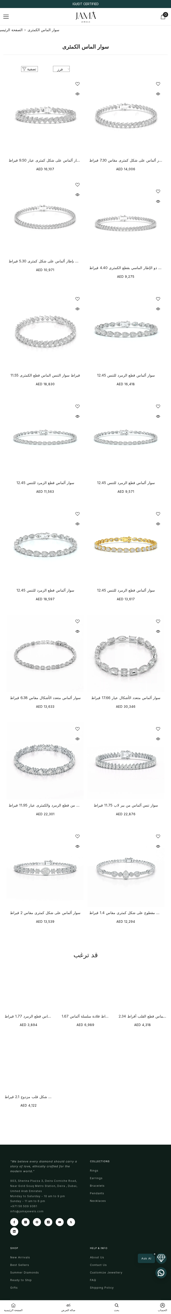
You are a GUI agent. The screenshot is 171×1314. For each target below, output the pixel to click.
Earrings (96, 1178)
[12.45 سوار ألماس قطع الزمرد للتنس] (125, 330)
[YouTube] (60, 1222)
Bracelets (97, 1185)
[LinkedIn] (14, 1231)
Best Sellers (19, 1265)
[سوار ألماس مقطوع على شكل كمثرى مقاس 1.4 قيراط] (125, 868)
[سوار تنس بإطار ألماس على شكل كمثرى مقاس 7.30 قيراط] (125, 115)
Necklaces (98, 1200)
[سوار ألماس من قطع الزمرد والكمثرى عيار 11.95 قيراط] (45, 760)
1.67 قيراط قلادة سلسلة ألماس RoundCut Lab (86, 1016)
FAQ (93, 1280)
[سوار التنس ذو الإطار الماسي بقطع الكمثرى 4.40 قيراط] (125, 223)
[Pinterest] (37, 1222)
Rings (94, 1170)
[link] (117, 1307)
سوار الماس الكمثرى (43, 30)
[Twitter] (71, 1222)
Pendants (97, 1193)
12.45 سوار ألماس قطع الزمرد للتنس (126, 375)
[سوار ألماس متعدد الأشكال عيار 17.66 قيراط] (125, 653)
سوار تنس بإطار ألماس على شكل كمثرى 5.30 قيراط (45, 261)
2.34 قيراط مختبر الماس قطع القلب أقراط (143, 1016)
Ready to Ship (21, 1280)
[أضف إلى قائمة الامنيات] (77, 84)
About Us (97, 1257)
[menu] (6, 16)
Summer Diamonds (24, 1272)
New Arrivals (20, 1257)
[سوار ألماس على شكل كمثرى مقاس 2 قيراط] (45, 868)
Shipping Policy (102, 1287)
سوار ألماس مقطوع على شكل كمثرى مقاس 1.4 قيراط (126, 912)
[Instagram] (26, 1222)
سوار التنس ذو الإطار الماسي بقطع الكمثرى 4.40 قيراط (126, 268)
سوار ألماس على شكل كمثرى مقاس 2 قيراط (45, 912)
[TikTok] (48, 1222)
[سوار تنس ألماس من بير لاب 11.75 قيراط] (125, 760)
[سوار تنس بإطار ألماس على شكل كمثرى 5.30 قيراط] (45, 216)
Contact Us (98, 1265)
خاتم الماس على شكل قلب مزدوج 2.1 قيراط (29, 1097)
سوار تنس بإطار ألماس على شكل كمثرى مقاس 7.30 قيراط (126, 160)
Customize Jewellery (106, 1272)
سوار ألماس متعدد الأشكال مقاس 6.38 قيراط (45, 698)
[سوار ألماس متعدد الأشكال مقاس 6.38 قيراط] (45, 653)
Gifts (14, 1287)
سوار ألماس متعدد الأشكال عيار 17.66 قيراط (125, 698)
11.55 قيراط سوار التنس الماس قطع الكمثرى (45, 375)
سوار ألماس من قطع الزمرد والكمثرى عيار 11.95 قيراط (45, 805)
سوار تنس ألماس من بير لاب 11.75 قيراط (126, 805)
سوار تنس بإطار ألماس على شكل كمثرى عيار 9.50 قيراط (45, 160)
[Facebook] (14, 1222)
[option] (85, 4)
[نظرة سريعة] (77, 94)
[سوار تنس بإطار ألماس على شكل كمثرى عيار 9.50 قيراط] (45, 115)
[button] (152, 1258)
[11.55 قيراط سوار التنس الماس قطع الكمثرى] (45, 330)
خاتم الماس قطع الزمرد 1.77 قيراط (29, 1016)
